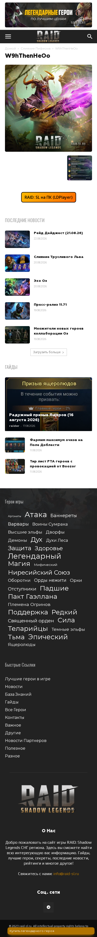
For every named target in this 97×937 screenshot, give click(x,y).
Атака (36, 514)
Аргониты (14, 516)
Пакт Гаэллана (32, 596)
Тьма (16, 637)
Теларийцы (28, 628)
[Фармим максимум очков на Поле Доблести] (15, 445)
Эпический (48, 637)
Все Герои (15, 709)
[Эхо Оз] (17, 287)
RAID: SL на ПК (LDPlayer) (49, 197)
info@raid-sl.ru (66, 873)
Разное (12, 756)
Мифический (45, 565)
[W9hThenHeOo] (48, 150)
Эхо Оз (40, 281)
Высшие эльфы (25, 532)
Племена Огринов (29, 604)
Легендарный (34, 556)
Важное (13, 725)
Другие (13, 733)
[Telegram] (48, 907)
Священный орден (31, 620)
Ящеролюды (22, 644)
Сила (66, 620)
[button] (8, 36)
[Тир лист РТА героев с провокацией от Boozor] (15, 466)
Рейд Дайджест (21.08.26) (58, 233)
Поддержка (28, 612)
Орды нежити (50, 580)
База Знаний (18, 694)
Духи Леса (57, 540)
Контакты (14, 717)
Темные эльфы (68, 629)
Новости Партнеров (26, 740)
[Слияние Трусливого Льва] (17, 263)
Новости (14, 686)
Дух (37, 539)
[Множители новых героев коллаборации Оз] (17, 335)
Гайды (12, 702)
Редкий (64, 612)
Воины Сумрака (50, 524)
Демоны (17, 540)
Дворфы (55, 532)
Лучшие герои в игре (27, 679)
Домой (10, 48)
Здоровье (49, 548)
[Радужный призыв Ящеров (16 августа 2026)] (48, 404)
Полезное (15, 748)
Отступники (22, 589)
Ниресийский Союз (39, 572)
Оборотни (19, 580)
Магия (19, 563)
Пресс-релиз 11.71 (50, 304)
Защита (19, 548)
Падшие (54, 588)
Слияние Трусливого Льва (59, 257)
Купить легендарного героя (31, 931)
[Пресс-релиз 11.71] (17, 311)
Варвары (18, 524)
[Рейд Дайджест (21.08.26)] (17, 239)
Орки (76, 580)
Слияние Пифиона (35, 48)
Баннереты (63, 515)
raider (14, 426)
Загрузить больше (47, 352)
